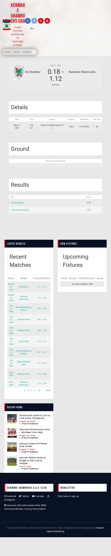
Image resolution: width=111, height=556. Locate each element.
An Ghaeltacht (17, 203)
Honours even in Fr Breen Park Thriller (33, 445)
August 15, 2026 (11, 298)
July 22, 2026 (11, 319)
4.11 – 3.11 (41, 363)
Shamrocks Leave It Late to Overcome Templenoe (34, 417)
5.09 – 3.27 (41, 319)
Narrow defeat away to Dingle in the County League (32, 460)
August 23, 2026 (11, 287)
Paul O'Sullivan (30, 423)
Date (11, 278)
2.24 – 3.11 (41, 341)
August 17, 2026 (27, 449)
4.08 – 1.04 (41, 330)
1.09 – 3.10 (41, 308)
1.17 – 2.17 (41, 287)
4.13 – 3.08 (41, 374)
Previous (11, 390)
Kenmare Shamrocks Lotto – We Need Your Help (34, 431)
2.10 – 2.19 (41, 383)
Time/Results (41, 278)
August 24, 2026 (27, 421)
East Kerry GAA (23, 319)
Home (23, 278)
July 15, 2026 (11, 352)
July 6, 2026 (25, 466)
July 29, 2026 (11, 309)
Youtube (41, 496)
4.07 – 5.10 (41, 352)
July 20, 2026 (11, 330)
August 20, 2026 (27, 435)
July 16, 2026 (11, 341)
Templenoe (23, 287)
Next (48, 390)
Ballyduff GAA (24, 330)
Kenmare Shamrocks (20, 210)
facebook (12, 496)
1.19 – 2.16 (41, 298)
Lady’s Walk (24, 341)
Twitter (26, 496)
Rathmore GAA (23, 374)
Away (100, 278)
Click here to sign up (68, 496)
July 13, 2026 (11, 363)
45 (39, 390)
